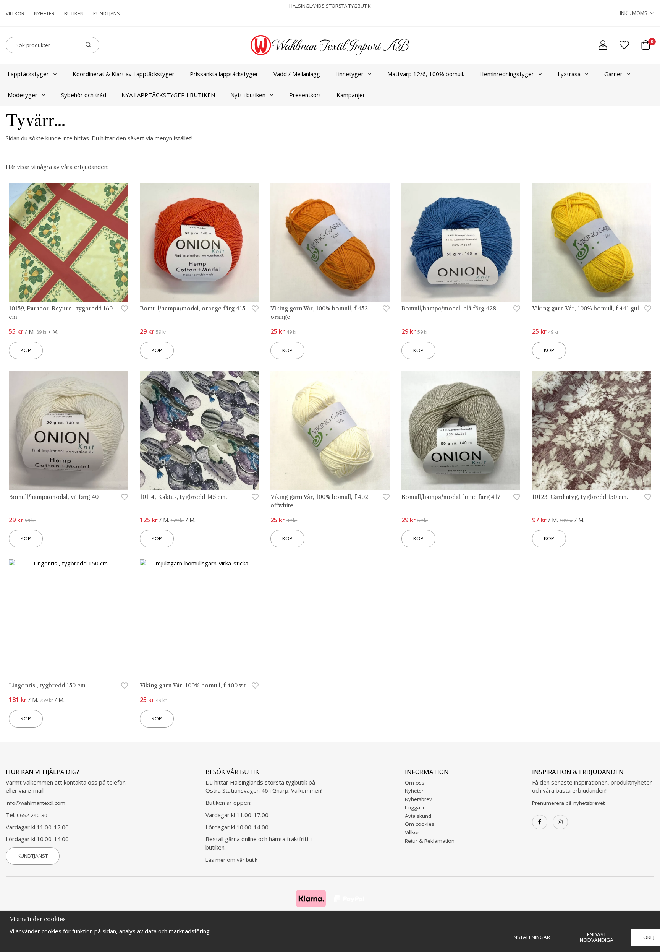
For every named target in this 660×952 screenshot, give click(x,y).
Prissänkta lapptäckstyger (224, 74)
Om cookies (419, 823)
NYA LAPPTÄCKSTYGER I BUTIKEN (168, 95)
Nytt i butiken (247, 95)
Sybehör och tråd (83, 95)
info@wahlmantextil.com (35, 802)
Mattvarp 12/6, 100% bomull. (425, 74)
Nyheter (44, 13)
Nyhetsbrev (418, 799)
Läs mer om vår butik (231, 859)
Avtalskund (418, 815)
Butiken (74, 13)
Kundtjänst (108, 13)
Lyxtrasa (569, 74)
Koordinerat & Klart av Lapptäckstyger (124, 74)
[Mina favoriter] (624, 45)
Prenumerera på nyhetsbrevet (568, 802)
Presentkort (305, 95)
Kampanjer (350, 95)
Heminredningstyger (506, 74)
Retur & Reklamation (430, 840)
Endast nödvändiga (596, 937)
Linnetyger (349, 74)
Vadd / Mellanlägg (296, 74)
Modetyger (22, 95)
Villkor (15, 13)
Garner (613, 74)
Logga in (415, 807)
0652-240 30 (32, 815)
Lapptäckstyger (28, 74)
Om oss (414, 782)
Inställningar (531, 937)
